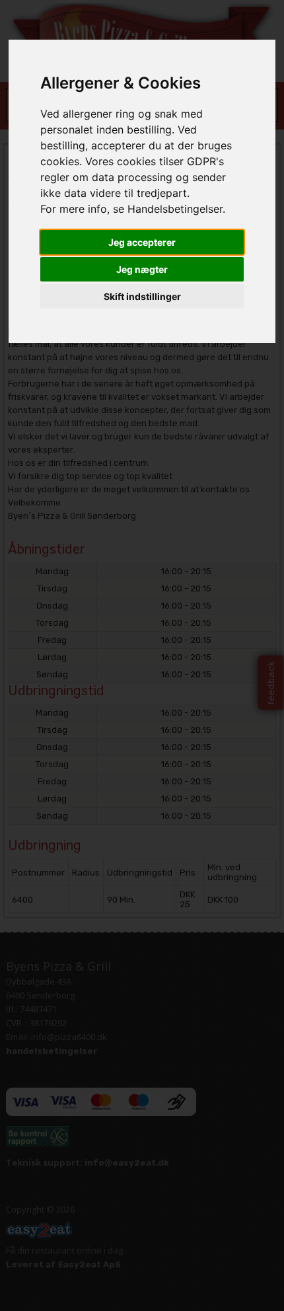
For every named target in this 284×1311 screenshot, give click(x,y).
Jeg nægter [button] (142, 269)
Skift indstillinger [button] (142, 296)
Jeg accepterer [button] (142, 242)
